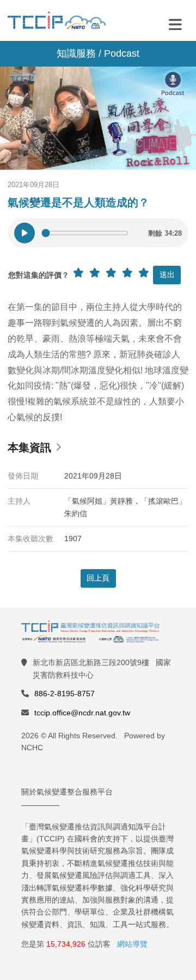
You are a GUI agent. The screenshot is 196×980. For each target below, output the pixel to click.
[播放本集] (24, 233)
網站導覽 (132, 944)
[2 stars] (95, 272)
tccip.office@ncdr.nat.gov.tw (82, 712)
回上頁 (98, 577)
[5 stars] (144, 272)
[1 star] (78, 272)
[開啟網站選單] (175, 24)
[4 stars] (127, 272)
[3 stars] (111, 272)
